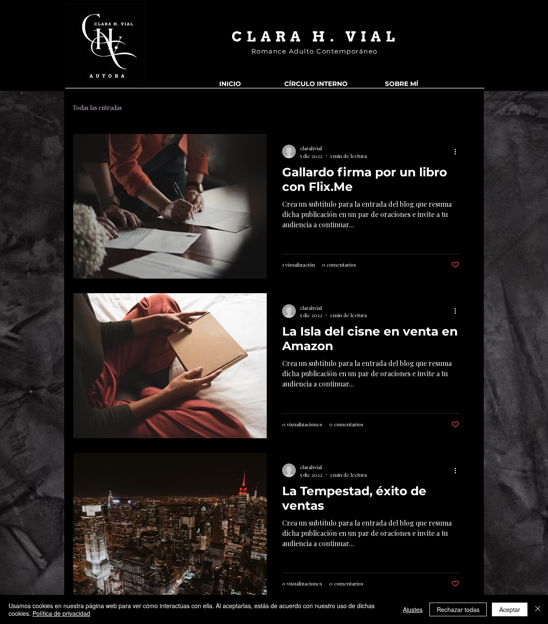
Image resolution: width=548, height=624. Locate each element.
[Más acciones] (458, 151)
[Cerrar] (538, 609)
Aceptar (509, 609)
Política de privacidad (61, 613)
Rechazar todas (458, 609)
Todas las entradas (97, 108)
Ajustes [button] (413, 609)
